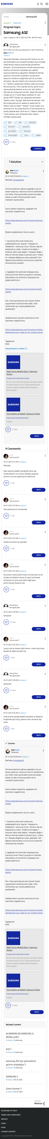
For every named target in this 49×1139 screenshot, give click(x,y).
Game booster (13, 1088)
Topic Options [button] (41, 22)
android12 (25, 127)
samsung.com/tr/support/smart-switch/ (17, 417)
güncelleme (12, 131)
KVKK (3, 1127)
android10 (32, 123)
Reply (37, 436)
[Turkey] (7, 4)
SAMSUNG (11, 1076)
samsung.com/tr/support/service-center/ (17, 378)
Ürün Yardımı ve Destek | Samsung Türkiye (23, 414)
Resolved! (17, 23)
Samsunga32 (12, 135)
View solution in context (15, 349)
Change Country (8, 1132)
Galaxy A (7, 56)
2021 (9, 123)
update (38, 135)
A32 (20, 123)
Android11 (11, 127)
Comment (38, 149)
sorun (26, 135)
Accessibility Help (9, 1111)
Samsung (27, 131)
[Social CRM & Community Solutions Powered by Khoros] (40, 1103)
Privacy (4, 1119)
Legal (3, 1123)
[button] (41, 45)
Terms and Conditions (11, 1115)
